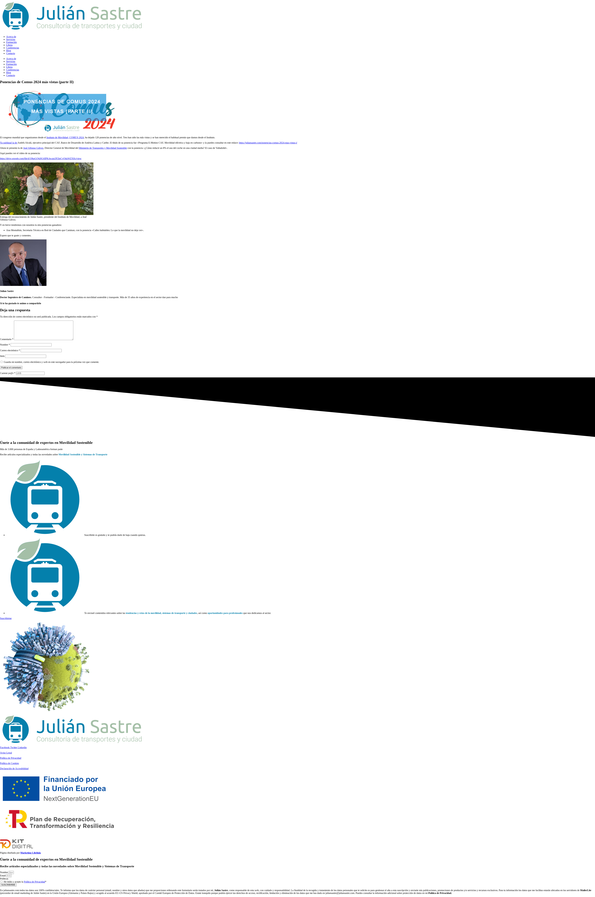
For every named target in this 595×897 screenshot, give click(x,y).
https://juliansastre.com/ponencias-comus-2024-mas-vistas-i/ (268, 142)
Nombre (5, 344)
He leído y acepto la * (25, 881)
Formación (11, 42)
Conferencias (12, 47)
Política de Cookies (9, 763)
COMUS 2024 (76, 137)
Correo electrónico (10, 350)
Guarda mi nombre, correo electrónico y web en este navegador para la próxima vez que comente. (51, 362)
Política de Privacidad (10, 758)
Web (2, 356)
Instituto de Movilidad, (57, 137)
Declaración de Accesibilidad (14, 768)
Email (3, 875)
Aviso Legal (6, 752)
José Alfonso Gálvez (33, 148)
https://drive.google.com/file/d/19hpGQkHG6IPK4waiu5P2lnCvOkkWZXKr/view (41, 158)
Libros (9, 45)
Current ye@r (7, 373)
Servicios (10, 39)
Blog (8, 50)
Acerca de (11, 36)
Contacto (10, 53)
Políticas (4, 878)
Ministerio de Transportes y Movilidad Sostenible (103, 148)
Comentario (6, 339)
